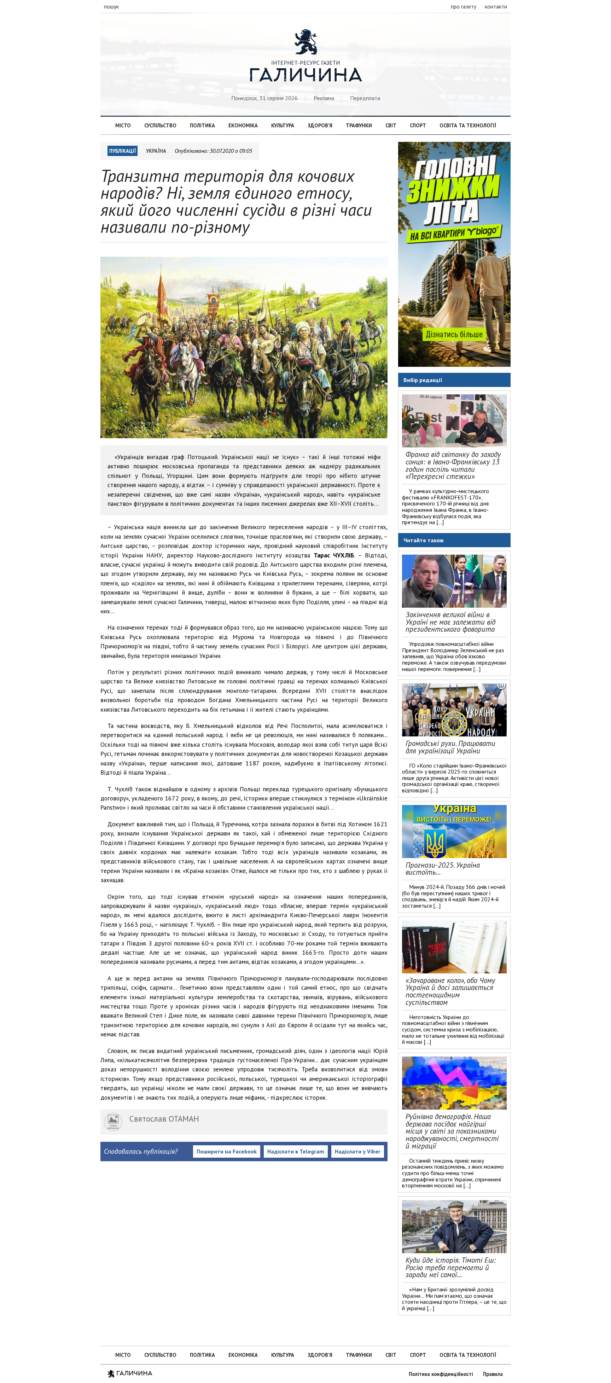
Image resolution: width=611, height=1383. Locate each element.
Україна (156, 150)
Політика (202, 125)
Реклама (324, 98)
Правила (493, 1374)
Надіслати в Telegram (295, 1151)
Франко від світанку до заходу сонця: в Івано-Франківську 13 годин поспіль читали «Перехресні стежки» (453, 465)
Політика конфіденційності (441, 1374)
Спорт (418, 125)
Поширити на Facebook (227, 1151)
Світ (390, 125)
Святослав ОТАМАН (164, 1119)
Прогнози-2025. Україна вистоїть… (443, 868)
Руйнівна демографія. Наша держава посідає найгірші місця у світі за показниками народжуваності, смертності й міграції (452, 1131)
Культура (282, 125)
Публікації (122, 150)
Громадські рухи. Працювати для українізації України (450, 747)
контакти (496, 6)
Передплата (365, 98)
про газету (463, 6)
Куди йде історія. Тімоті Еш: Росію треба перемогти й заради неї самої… (451, 1267)
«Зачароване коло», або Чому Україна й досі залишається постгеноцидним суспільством (450, 991)
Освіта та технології (468, 125)
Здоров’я (320, 125)
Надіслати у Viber (357, 1151)
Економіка (243, 125)
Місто (123, 125)
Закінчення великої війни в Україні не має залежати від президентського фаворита (450, 622)
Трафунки (359, 125)
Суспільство (160, 125)
